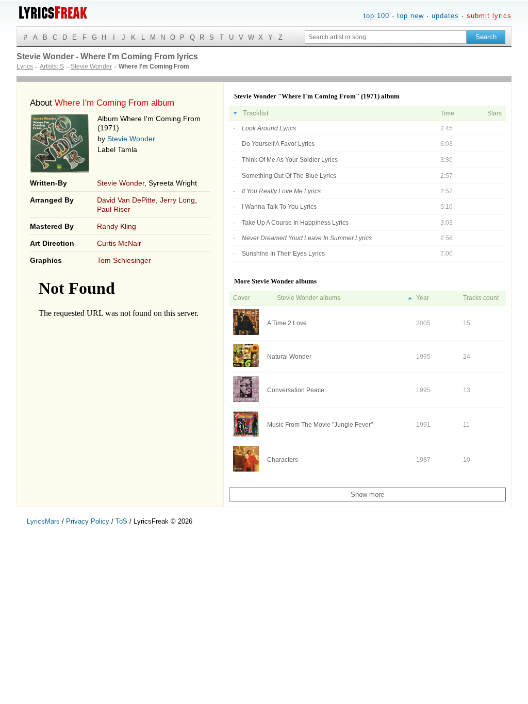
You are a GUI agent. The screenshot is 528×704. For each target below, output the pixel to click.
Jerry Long (177, 200)
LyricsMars (43, 521)
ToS (121, 521)
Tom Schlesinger (124, 260)
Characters (282, 459)
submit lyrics (489, 16)
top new (410, 16)
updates (445, 16)
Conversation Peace (295, 390)
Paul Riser (113, 209)
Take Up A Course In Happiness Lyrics (295, 222)
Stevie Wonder (131, 139)
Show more (367, 494)
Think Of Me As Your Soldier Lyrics (290, 159)
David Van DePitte (126, 200)
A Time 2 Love (287, 323)
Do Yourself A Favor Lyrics (278, 143)
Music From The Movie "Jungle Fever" (320, 424)
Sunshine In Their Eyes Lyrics (283, 253)
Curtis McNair (119, 243)
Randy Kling (116, 226)
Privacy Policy (87, 521)
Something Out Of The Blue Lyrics (289, 175)
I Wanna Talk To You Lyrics (279, 206)
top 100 (376, 16)
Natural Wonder (289, 356)
